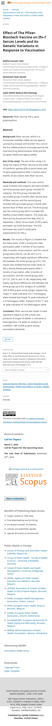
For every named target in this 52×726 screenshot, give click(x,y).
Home (5, 9)
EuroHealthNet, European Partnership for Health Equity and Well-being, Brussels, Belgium (27, 623)
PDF (9, 339)
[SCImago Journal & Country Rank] (26, 469)
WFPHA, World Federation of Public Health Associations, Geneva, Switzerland (27, 632)
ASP (9, 588)
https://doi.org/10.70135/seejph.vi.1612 (27, 109)
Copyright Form (11, 667)
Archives (15, 9)
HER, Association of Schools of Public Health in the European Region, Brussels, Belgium (27, 591)
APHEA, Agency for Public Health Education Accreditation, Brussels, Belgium (23, 581)
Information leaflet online (16, 650)
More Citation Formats (14, 370)
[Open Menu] (3, 3)
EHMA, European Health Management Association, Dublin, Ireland (25, 600)
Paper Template (11, 671)
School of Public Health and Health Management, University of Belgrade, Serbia (25, 571)
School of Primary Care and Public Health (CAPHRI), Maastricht (27, 552)
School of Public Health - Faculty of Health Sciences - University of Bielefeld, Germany (27, 560)
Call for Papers (12, 439)
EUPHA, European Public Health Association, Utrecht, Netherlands (23, 614)
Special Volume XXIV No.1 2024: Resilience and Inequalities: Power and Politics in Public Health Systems (23, 15)
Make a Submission (15, 498)
